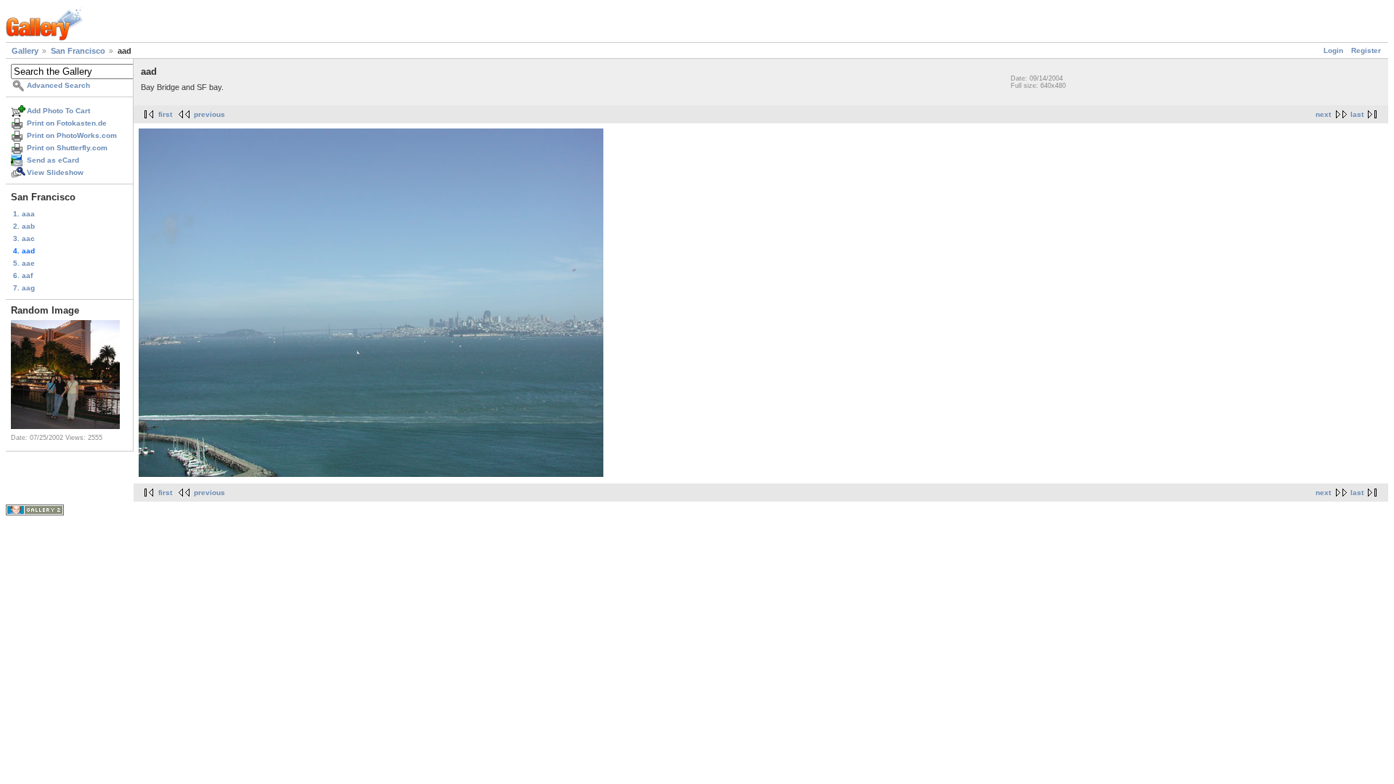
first (165, 114)
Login (1333, 50)
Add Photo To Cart (58, 111)
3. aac (24, 238)
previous (209, 114)
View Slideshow (55, 172)
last (1357, 114)
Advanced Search (58, 85)
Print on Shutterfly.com (67, 148)
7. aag (24, 288)
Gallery (25, 50)
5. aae (24, 263)
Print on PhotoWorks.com (72, 135)
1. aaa (24, 214)
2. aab (24, 226)
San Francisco (78, 50)
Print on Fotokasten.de (67, 123)
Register (1366, 50)
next (1323, 114)
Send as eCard (53, 160)
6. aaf (23, 275)
